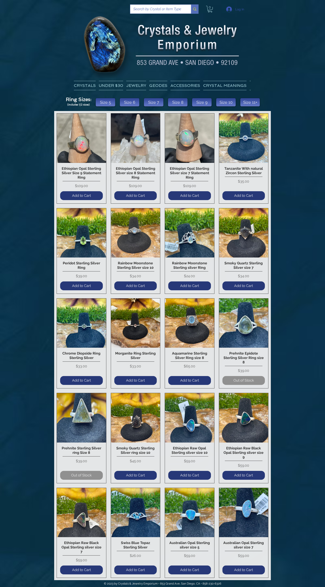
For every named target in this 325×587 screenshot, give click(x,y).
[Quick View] (81, 138)
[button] (225, 85)
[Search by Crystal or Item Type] (194, 9)
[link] (210, 9)
